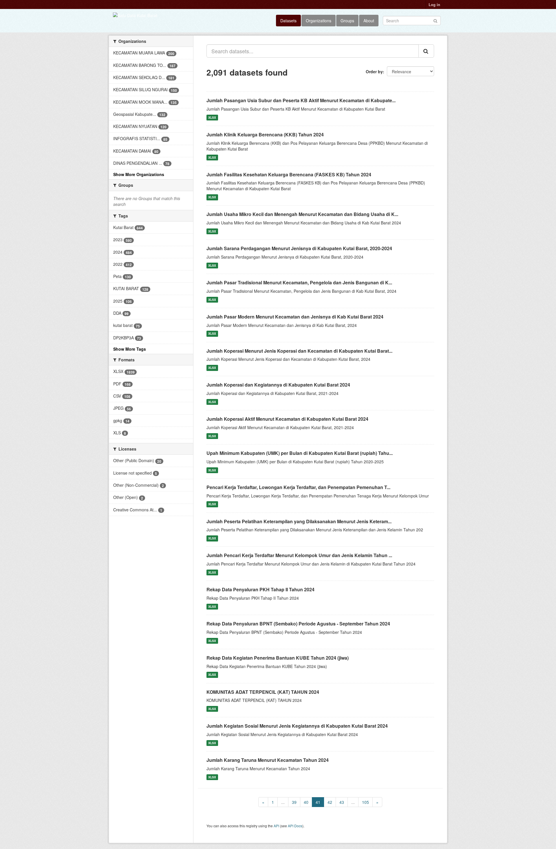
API (276, 825)
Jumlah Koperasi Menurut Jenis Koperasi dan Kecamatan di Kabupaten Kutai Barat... (299, 350)
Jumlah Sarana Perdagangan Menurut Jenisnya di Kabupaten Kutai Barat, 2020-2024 (299, 248)
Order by (374, 71)
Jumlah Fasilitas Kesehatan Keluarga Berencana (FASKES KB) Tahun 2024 (288, 174)
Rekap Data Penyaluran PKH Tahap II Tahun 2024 (260, 589)
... (283, 802)
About (368, 20)
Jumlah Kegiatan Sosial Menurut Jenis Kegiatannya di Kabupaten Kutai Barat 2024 (297, 725)
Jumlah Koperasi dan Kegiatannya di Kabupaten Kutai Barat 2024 (278, 384)
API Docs (295, 825)
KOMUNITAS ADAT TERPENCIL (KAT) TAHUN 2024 (262, 692)
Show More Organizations (138, 174)
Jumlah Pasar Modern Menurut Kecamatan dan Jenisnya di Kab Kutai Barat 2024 (294, 316)
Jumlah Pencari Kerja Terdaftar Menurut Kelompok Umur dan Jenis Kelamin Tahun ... (299, 555)
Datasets (288, 20)
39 (294, 802)
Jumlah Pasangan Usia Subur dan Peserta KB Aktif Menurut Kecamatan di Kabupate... (301, 100)
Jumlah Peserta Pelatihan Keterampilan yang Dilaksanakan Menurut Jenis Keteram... (299, 521)
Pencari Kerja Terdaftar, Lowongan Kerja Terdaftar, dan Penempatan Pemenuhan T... (298, 487)
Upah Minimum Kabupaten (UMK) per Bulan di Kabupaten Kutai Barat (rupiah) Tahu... (299, 453)
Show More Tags (129, 349)
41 (318, 802)
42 (330, 802)
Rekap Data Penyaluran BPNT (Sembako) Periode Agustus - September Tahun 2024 (298, 623)
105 (365, 802)
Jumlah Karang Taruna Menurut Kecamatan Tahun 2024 (267, 760)
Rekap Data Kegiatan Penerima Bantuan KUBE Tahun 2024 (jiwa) (277, 657)
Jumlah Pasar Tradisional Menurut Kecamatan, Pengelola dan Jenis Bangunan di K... (299, 282)
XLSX (212, 117)
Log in (434, 4)
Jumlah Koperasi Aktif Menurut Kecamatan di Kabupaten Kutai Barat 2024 (287, 419)
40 (306, 802)
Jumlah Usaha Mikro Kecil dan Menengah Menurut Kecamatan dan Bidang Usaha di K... (302, 214)
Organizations (318, 20)
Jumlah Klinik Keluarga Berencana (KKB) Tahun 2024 (265, 134)
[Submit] (435, 20)
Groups (347, 20)
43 (341, 802)
